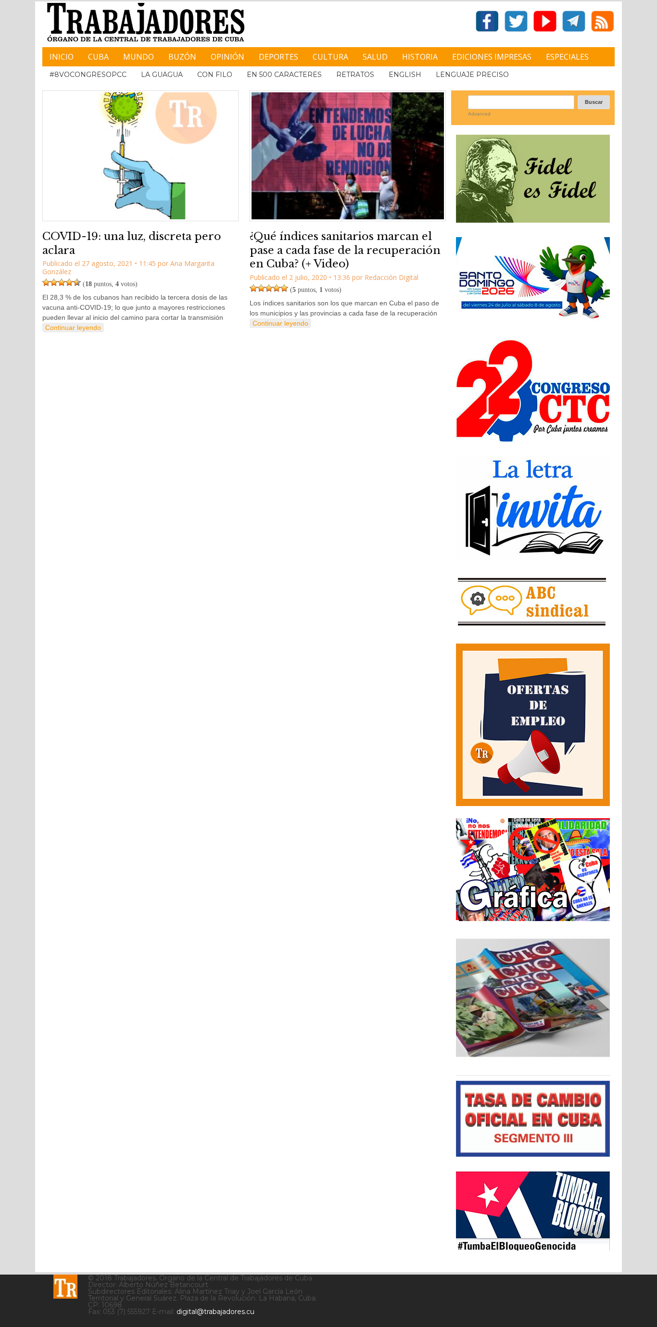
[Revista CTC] (533, 1057)
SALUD (375, 56)
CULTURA (330, 56)
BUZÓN (182, 56)
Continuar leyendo (73, 327)
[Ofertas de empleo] (533, 725)
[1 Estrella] (46, 282)
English (405, 74)
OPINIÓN (227, 56)
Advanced (479, 113)
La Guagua (162, 74)
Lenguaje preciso (472, 74)
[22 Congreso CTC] (533, 438)
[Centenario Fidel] (533, 219)
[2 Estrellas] (54, 282)
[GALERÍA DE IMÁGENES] (533, 917)
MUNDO (138, 56)
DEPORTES (278, 56)
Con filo (214, 74)
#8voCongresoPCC (88, 74)
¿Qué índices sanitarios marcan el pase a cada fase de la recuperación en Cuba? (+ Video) (345, 250)
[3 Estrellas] (61, 282)
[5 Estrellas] (77, 282)
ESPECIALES (567, 56)
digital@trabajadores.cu (215, 1311)
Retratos (355, 74)
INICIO (62, 56)
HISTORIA (420, 56)
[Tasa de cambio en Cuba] (533, 1153)
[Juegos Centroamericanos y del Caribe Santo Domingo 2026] (533, 321)
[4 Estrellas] (69, 282)
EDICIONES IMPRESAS (491, 56)
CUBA (98, 56)
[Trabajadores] (65, 1287)
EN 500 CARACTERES (284, 74)
